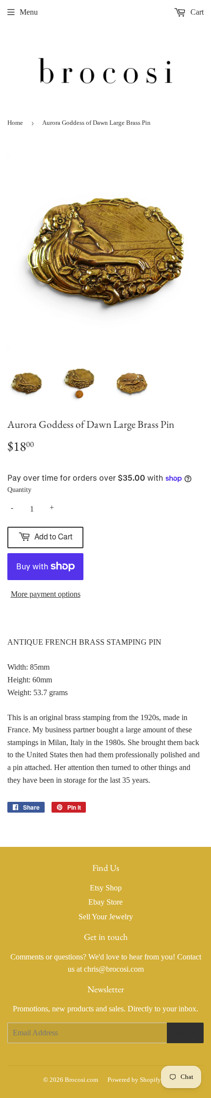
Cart (196, 12)
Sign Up (185, 1033)
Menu (29, 12)
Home (15, 122)
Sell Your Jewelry (106, 916)
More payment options (45, 594)
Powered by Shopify (134, 1079)
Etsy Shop (106, 888)
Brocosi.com (81, 1079)
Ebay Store (105, 902)
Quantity (19, 489)
